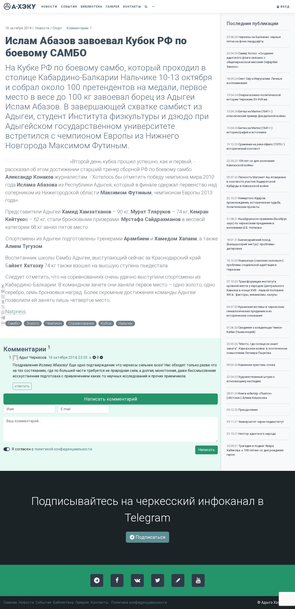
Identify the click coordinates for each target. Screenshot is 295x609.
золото (33, 323)
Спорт (57, 28)
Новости (42, 28)
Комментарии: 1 (79, 28)
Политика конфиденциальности (139, 602)
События (43, 602)
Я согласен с (52, 449)
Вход (284, 6)
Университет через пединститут (261, 421)
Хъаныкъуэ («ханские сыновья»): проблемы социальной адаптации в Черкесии (255, 265)
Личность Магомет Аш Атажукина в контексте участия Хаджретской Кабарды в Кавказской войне (256, 181)
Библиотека (63, 602)
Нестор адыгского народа (257, 433)
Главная (10, 602)
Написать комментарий (110, 399)
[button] (146, 7)
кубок (106, 323)
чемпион (54, 323)
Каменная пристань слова (256, 365)
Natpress (15, 312)
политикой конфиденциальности (63, 449)
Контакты (99, 602)
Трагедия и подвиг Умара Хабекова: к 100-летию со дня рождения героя (255, 450)
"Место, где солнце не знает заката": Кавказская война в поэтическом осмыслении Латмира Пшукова (257, 348)
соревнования (81, 323)
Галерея (82, 602)
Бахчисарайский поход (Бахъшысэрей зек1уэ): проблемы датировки (250, 244)
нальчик (125, 323)
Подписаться (149, 537)
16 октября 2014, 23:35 (67, 357)
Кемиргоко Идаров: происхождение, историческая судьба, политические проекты (254, 202)
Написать (206, 450)
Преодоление (248, 409)
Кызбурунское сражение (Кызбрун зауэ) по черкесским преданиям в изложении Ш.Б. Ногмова (257, 223)
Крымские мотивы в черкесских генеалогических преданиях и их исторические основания (255, 311)
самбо (13, 323)
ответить (22, 386)
